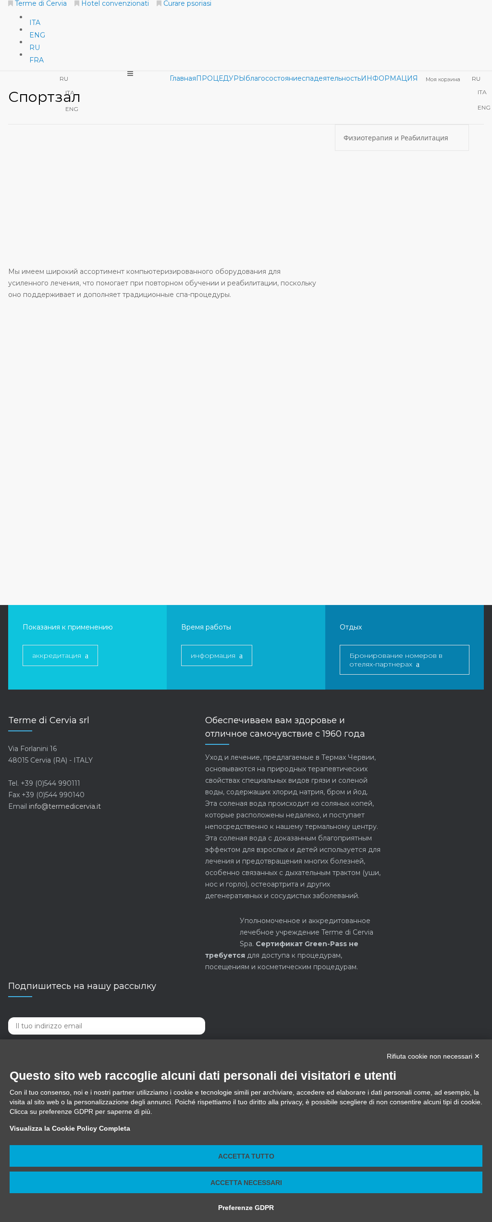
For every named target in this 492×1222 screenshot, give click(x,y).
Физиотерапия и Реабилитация (397, 137)
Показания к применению (68, 627)
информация (213, 655)
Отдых (351, 627)
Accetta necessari (246, 1182)
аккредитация (56, 655)
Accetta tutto (246, 1156)
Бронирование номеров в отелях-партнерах (396, 659)
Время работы (206, 627)
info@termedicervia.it (65, 806)
